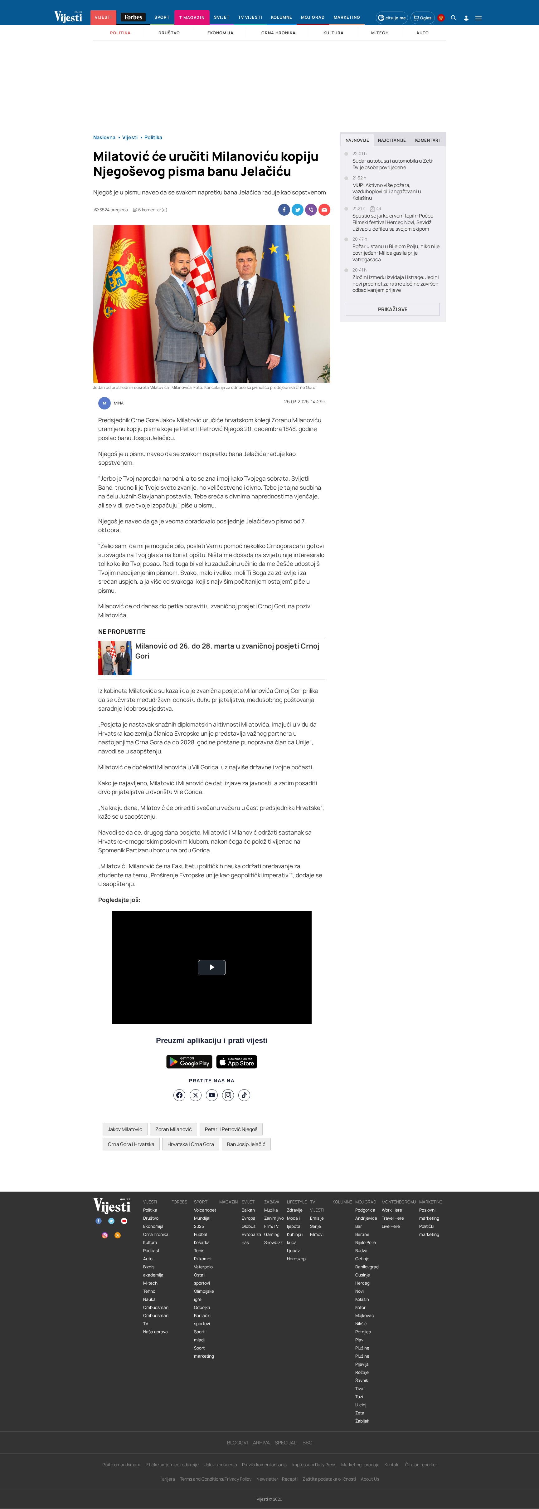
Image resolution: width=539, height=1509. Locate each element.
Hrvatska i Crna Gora (191, 1144)
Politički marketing (429, 1230)
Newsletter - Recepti (277, 1479)
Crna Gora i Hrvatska (131, 1144)
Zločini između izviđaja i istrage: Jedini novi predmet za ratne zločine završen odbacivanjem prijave (395, 283)
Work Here (392, 1210)
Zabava (271, 1202)
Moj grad (365, 1202)
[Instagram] (228, 1095)
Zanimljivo (274, 1218)
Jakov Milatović (125, 1129)
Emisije (317, 1218)
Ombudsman (155, 1307)
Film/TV (271, 1226)
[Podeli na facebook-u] (284, 210)
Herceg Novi (362, 1287)
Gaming (271, 1234)
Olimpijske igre (204, 1295)
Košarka (202, 1242)
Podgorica (365, 1210)
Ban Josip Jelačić (246, 1144)
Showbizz (273, 1242)
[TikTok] (244, 1095)
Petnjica (363, 1332)
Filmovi (316, 1234)
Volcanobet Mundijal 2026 (205, 1218)
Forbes (179, 1202)
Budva (361, 1250)
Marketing (431, 1202)
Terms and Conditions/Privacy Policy (215, 1479)
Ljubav (293, 1250)
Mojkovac (364, 1315)
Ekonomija (153, 1226)
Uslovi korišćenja (220, 1464)
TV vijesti (317, 1206)
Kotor (360, 1307)
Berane (362, 1234)
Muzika (271, 1210)
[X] (196, 1095)
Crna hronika (155, 1234)
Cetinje (362, 1259)
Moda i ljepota (293, 1222)
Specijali (286, 1442)
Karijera (167, 1479)
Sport (200, 1202)
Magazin (228, 1202)
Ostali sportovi (202, 1279)
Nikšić (361, 1323)
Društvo (150, 1218)
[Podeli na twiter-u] (297, 210)
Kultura (150, 1242)
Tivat (360, 1388)
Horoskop (296, 1259)
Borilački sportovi (202, 1319)
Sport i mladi (200, 1336)
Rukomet (203, 1259)
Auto (148, 1259)
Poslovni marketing (429, 1214)
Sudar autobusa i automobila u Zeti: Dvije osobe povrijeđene (393, 164)
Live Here (391, 1226)
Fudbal (200, 1234)
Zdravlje (295, 1210)
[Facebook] (179, 1095)
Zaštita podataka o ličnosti (329, 1479)
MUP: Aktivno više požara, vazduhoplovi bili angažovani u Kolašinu (386, 191)
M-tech (150, 1283)
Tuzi (359, 1396)
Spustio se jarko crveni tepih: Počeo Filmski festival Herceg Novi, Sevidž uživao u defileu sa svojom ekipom (392, 222)
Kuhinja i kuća (295, 1238)
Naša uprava (155, 1332)
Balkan (248, 1210)
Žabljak (362, 1421)
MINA (119, 403)
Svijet (248, 1202)
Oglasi (426, 18)
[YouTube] (212, 1095)
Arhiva (261, 1442)
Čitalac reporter (421, 1464)
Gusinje (362, 1275)
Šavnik (361, 1380)
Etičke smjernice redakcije (172, 1464)
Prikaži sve (392, 309)
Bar (358, 1226)
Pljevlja (362, 1364)
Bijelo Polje (365, 1242)
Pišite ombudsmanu (121, 1464)
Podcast (151, 1250)
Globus (248, 1226)
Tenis (199, 1250)
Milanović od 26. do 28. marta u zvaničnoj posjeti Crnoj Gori (227, 651)
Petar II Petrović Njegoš (231, 1129)
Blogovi (237, 1442)
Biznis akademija (153, 1271)
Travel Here (393, 1218)
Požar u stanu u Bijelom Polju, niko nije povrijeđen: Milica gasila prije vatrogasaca (395, 252)
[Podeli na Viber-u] (311, 210)
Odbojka (202, 1307)
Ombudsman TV (155, 1319)
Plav (359, 1340)
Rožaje (362, 1372)
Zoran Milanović (173, 1129)
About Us (370, 1479)
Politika (150, 1210)
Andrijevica (366, 1218)
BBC (307, 1442)
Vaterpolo (203, 1267)
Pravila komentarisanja (264, 1464)
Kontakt (392, 1464)
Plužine (362, 1348)
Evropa (248, 1218)
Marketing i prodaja (360, 1464)
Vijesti (150, 1202)
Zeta (359, 1413)
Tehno (149, 1291)
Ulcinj (360, 1405)
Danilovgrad (367, 1267)
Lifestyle (297, 1202)
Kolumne (342, 1202)
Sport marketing (204, 1352)
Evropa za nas (251, 1238)
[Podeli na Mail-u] (324, 210)
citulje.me (396, 18)
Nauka (149, 1299)
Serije (315, 1226)
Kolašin (362, 1299)
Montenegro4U (399, 1202)
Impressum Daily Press (314, 1464)
